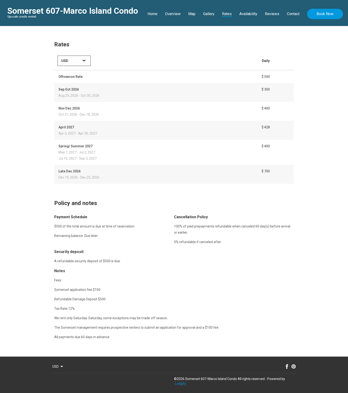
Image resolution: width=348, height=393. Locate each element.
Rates (227, 14)
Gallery (208, 14)
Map (192, 14)
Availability (248, 14)
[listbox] (74, 61)
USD (55, 366)
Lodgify (180, 383)
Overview (173, 14)
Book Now (325, 14)
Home (152, 14)
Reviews (272, 14)
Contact (293, 14)
